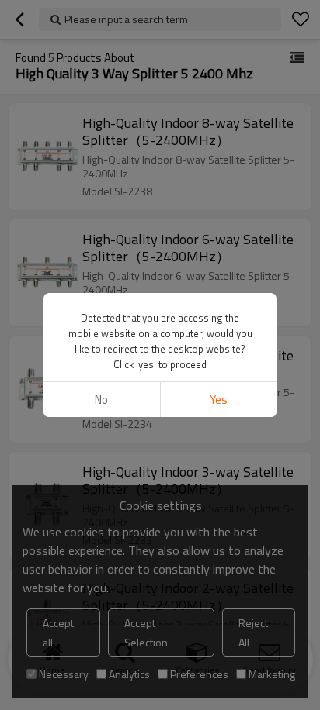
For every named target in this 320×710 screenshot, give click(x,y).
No (101, 399)
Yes (219, 399)
